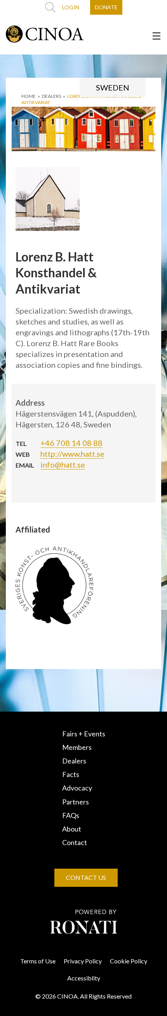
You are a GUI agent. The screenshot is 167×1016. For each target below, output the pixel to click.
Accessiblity (83, 978)
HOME (28, 96)
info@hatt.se (62, 464)
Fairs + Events (83, 733)
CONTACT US (86, 877)
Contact (74, 842)
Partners (75, 801)
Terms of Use (38, 961)
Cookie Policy (128, 961)
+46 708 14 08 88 (71, 442)
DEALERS (51, 96)
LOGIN (70, 7)
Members (77, 747)
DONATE (106, 7)
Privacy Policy (83, 961)
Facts (70, 774)
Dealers (74, 760)
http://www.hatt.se (72, 453)
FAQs (70, 815)
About (71, 829)
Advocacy (77, 788)
